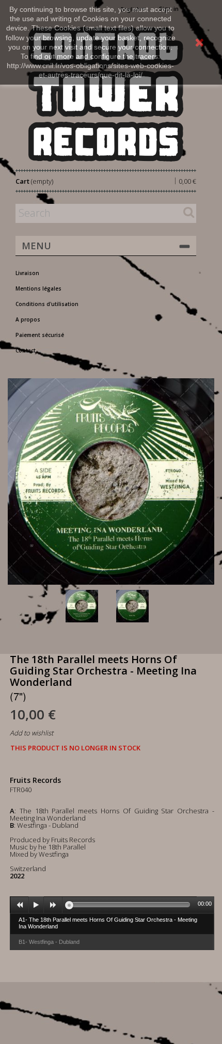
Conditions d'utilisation (46, 304)
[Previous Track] (19, 905)
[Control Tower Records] (105, 94)
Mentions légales (38, 288)
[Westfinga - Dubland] (139, 606)
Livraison (27, 273)
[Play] (36, 905)
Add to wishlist (31, 732)
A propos (27, 319)
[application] (112, 904)
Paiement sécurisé (39, 335)
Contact (25, 350)
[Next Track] (53, 905)
